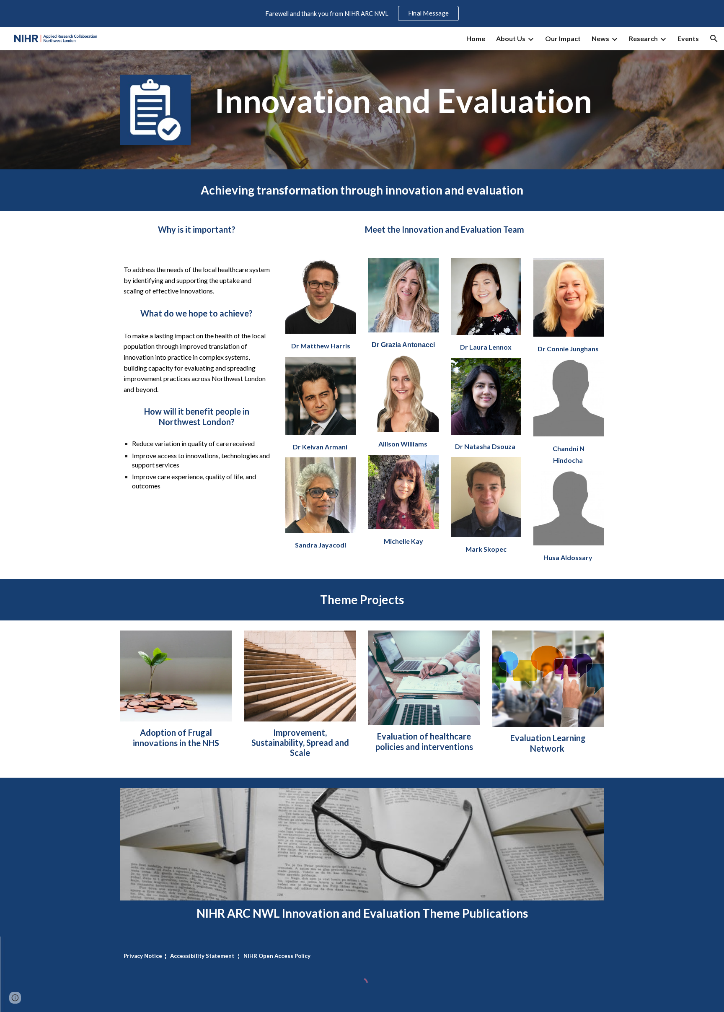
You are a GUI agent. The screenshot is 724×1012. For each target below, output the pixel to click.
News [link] (600, 38)
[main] (403, 101)
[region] (362, 13)
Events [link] (688, 38)
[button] (714, 39)
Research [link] (643, 38)
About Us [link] (510, 38)
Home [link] (475, 38)
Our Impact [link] (563, 38)
